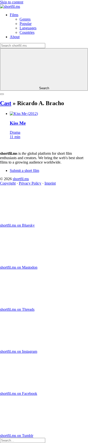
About (15, 37)
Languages (28, 28)
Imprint (50, 183)
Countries (27, 32)
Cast (5, 103)
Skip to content (11, 2)
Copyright (8, 183)
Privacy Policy (30, 183)
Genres (25, 19)
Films (14, 15)
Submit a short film (24, 170)
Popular (26, 24)
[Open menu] (2, 94)
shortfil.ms (21, 179)
